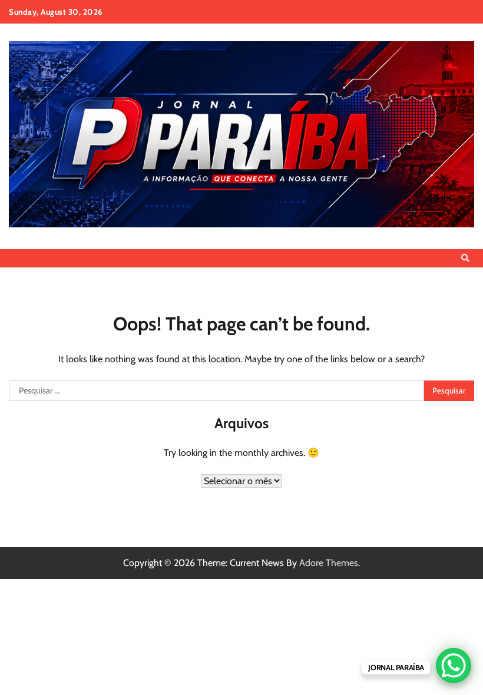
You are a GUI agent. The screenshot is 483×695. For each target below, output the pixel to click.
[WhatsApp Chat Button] (453, 665)
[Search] (465, 258)
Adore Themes (328, 562)
